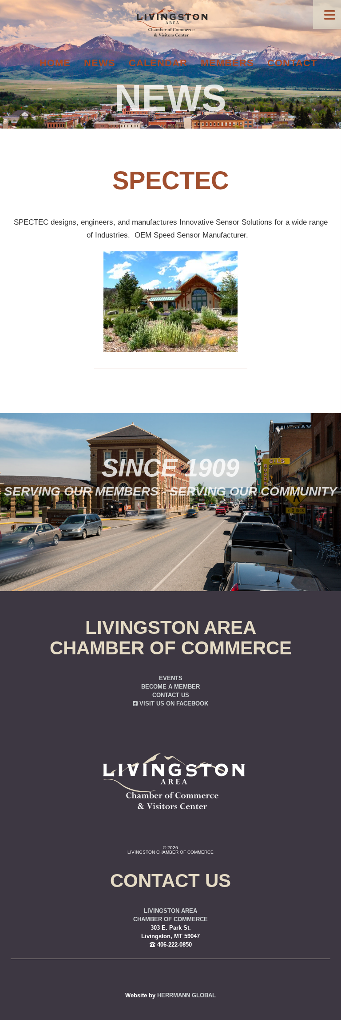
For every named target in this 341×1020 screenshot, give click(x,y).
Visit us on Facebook (173, 704)
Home (55, 63)
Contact (292, 63)
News (99, 63)
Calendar (158, 63)
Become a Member (170, 687)
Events (170, 678)
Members (227, 63)
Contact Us (170, 695)
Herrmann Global (186, 995)
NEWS (170, 98)
